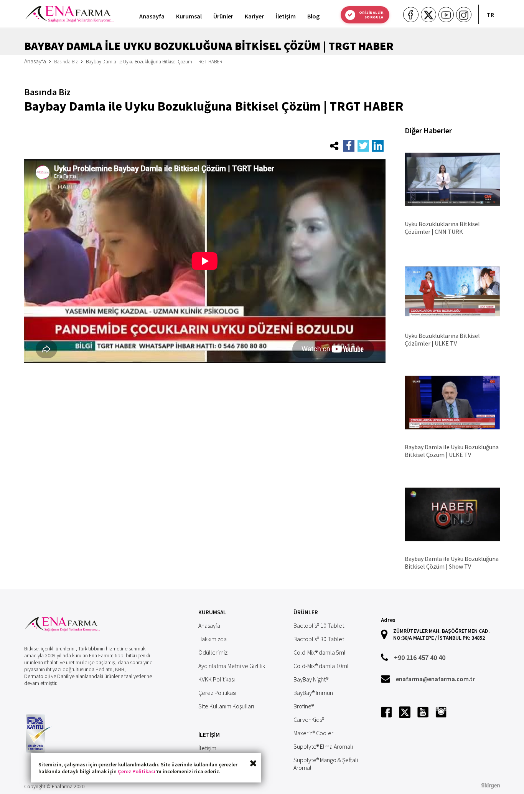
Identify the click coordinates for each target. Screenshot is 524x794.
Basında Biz (66, 61)
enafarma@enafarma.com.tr (435, 679)
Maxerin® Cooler (313, 733)
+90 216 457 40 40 (419, 657)
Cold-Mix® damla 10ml (321, 666)
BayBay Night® (310, 679)
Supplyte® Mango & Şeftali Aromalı (325, 763)
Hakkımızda (212, 639)
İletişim (285, 16)
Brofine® (303, 706)
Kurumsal (189, 16)
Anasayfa (152, 16)
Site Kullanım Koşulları (226, 706)
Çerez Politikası (136, 771)
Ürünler (223, 16)
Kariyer (254, 16)
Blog (313, 16)
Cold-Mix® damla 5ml (319, 652)
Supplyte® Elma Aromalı (323, 746)
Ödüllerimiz (212, 652)
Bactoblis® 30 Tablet (318, 639)
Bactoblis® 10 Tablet (318, 625)
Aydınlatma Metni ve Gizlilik (231, 666)
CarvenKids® (308, 719)
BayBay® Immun (313, 692)
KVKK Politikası (216, 679)
